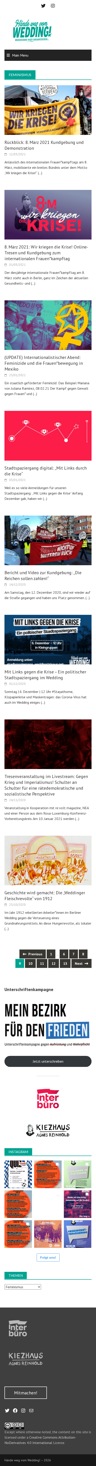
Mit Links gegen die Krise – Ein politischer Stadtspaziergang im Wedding (45, 675)
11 (42, 963)
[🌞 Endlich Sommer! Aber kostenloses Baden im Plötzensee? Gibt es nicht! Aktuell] (77, 1174)
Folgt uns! (48, 1257)
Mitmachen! (25, 1393)
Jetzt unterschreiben (48, 1061)
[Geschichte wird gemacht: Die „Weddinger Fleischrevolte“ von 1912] (48, 860)
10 (30, 963)
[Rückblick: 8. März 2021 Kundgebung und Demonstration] (48, 110)
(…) (39, 173)
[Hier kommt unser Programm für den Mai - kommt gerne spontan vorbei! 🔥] (18, 1204)
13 (65, 963)
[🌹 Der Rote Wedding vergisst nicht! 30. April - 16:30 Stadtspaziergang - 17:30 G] (48, 1234)
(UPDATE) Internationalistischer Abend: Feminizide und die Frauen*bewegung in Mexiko (43, 363)
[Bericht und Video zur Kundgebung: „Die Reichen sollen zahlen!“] (48, 540)
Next (79, 963)
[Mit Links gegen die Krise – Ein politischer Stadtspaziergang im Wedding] (48, 639)
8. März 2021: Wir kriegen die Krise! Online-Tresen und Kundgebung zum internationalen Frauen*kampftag (46, 253)
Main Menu (20, 55)
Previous (34, 954)
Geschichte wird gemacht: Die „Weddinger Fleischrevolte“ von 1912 (44, 895)
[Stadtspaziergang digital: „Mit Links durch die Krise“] (48, 435)
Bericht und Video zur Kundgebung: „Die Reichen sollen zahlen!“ (42, 575)
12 (54, 963)
